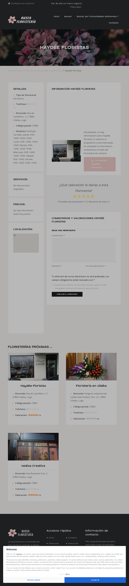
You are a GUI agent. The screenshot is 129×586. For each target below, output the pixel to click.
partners (19, 554)
